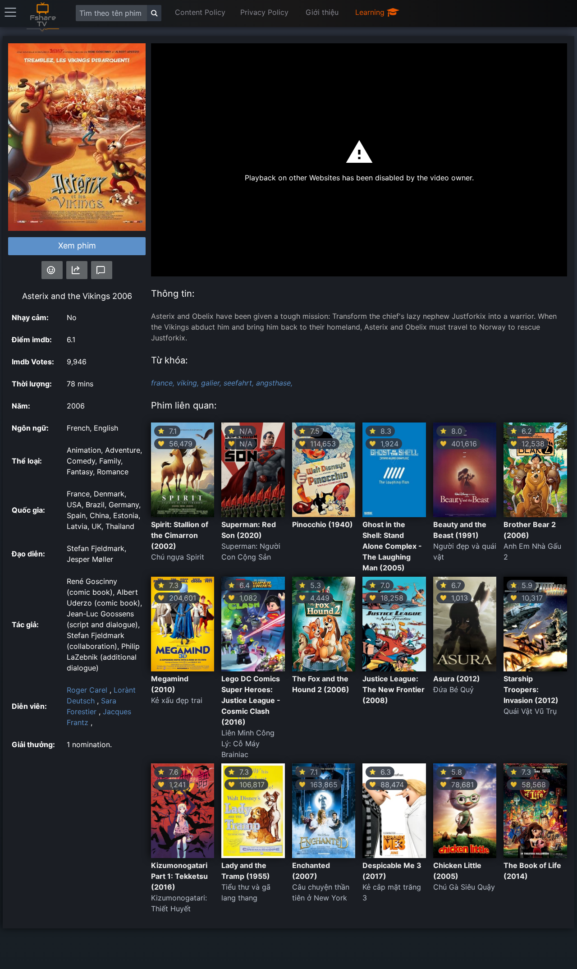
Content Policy (200, 12)
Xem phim (77, 245)
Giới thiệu (322, 12)
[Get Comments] (101, 270)
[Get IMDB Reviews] (52, 270)
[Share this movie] (76, 270)
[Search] (154, 13)
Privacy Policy (264, 12)
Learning (371, 12)
